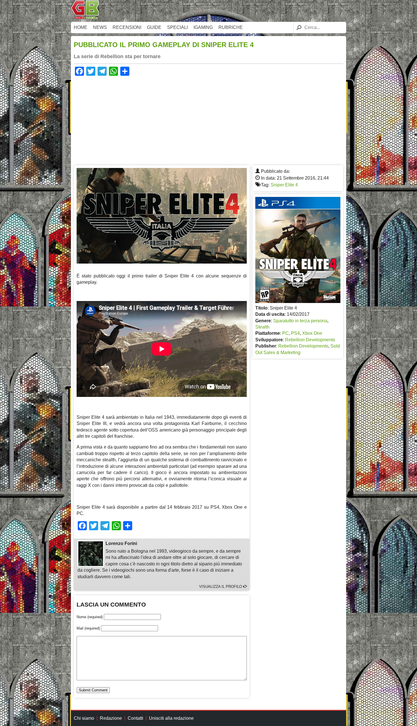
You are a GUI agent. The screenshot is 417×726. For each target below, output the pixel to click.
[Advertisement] (208, 119)
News (100, 27)
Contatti (135, 718)
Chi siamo (84, 718)
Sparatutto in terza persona (300, 320)
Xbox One (312, 333)
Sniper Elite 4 (284, 184)
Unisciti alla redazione (171, 718)
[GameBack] (85, 17)
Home (80, 27)
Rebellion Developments (310, 339)
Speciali (177, 27)
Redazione (111, 718)
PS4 (295, 333)
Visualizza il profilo (221, 586)
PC (285, 333)
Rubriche (230, 27)
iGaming (203, 27)
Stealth (262, 327)
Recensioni (127, 27)
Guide (154, 27)
